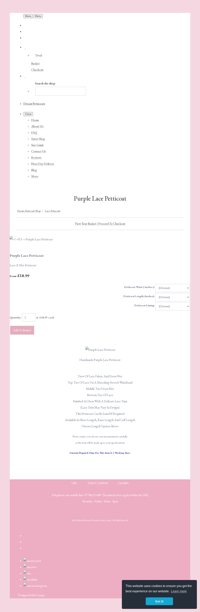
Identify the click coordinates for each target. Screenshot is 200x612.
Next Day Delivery (42, 164)
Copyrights (123, 482)
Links (74, 482)
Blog (34, 170)
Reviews (36, 157)
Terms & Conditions (98, 482)
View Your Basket (85, 224)
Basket (35, 63)
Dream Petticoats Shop (29, 211)
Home (35, 120)
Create (40, 595)
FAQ (34, 133)
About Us (37, 126)
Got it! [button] (159, 601)
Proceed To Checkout (111, 224)
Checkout (37, 70)
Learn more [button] (179, 591)
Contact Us (38, 151)
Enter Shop (38, 139)
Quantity (15, 317)
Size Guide (37, 145)
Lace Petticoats (52, 211)
